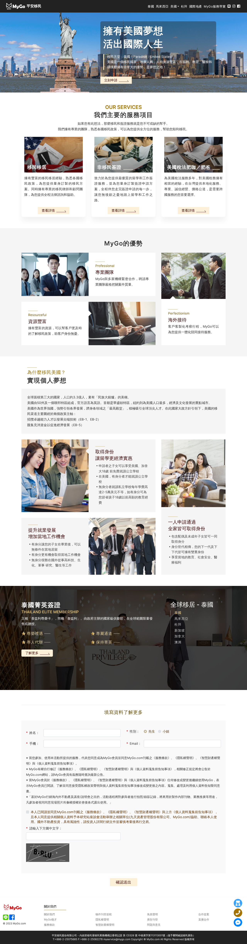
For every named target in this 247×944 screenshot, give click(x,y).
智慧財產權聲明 (105, 924)
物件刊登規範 (104, 914)
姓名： (32, 733)
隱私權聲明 (102, 919)
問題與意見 (154, 924)
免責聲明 (152, 914)
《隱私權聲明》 (117, 812)
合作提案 (203, 914)
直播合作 (203, 919)
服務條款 (49, 924)
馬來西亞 (162, 6)
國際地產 (195, 6)
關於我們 (49, 914)
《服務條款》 (93, 812)
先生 (151, 731)
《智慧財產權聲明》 (147, 812)
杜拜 (184, 6)
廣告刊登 (152, 919)
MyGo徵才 (50, 919)
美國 (173, 6)
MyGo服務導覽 (215, 6)
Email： (133, 743)
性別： (133, 731)
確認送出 (123, 882)
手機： (32, 743)
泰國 (151, 6)
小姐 (166, 731)
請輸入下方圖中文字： (44, 828)
